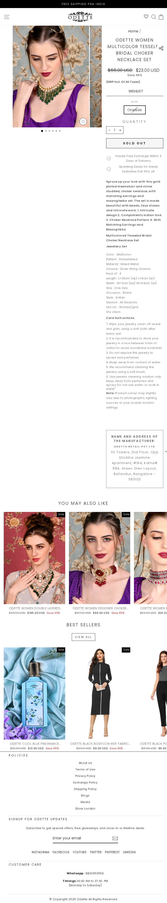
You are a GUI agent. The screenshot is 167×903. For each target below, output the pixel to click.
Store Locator (85, 808)
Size (134, 101)
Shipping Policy (85, 789)
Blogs (85, 795)
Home (133, 31)
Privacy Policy (85, 776)
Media (85, 802)
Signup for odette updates (38, 819)
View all (83, 637)
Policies (19, 755)
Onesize (134, 109)
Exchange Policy (85, 782)
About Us (85, 763)
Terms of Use (85, 769)
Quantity (135, 121)
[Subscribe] (115, 838)
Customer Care (25, 864)
